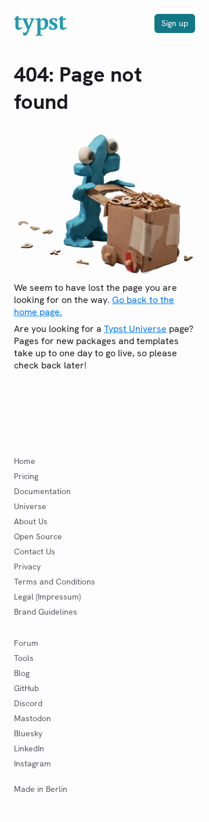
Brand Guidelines (45, 612)
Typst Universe (135, 329)
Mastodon (32, 718)
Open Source (38, 536)
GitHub (26, 688)
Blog (22, 673)
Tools (24, 658)
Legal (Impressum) (47, 596)
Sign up (174, 23)
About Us (31, 521)
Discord (28, 703)
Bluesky (28, 733)
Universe (30, 506)
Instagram (32, 763)
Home (24, 461)
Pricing (26, 476)
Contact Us (34, 551)
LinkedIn (29, 748)
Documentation (42, 491)
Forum (26, 643)
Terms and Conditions (54, 581)
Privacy (27, 566)
